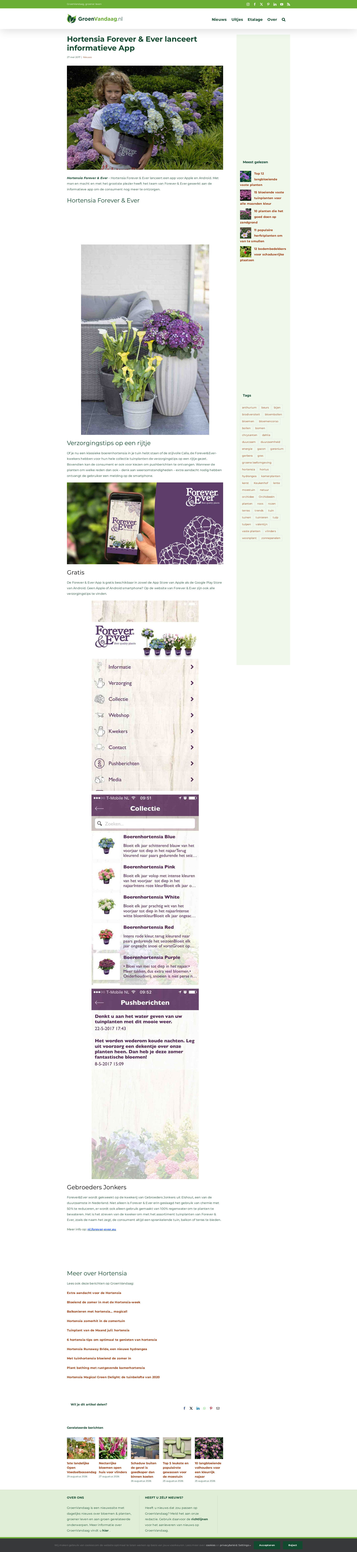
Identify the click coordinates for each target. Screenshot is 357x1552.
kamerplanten (270, 476)
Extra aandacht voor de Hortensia (94, 1293)
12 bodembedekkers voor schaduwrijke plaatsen (263, 254)
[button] (283, 19)
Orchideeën (266, 496)
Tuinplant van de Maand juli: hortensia (98, 1330)
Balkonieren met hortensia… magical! (97, 1311)
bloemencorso (269, 421)
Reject (292, 1545)
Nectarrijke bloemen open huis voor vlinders (113, 1467)
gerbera (247, 455)
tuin (271, 510)
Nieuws (87, 57)
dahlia (266, 435)
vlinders (270, 531)
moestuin (248, 490)
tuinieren (262, 517)
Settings (244, 1545)
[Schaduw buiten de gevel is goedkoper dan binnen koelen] (145, 1439)
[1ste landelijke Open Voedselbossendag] (81, 1439)
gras (260, 455)
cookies (211, 1545)
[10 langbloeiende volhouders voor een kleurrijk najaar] (209, 1439)
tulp (275, 517)
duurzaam (249, 442)
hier (105, 1530)
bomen (260, 428)
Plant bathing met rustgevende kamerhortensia (106, 1368)
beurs (265, 407)
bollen (246, 428)
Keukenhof (261, 483)
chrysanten (249, 435)
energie (247, 448)
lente (276, 483)
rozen (272, 503)
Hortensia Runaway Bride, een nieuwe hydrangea (107, 1349)
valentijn (261, 524)
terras (246, 510)
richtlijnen (199, 1519)
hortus (264, 469)
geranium (276, 448)
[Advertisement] (145, 224)
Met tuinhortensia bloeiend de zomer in (99, 1358)
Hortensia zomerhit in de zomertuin (96, 1321)
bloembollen (273, 414)
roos (260, 503)
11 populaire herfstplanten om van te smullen (261, 235)
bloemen (248, 421)
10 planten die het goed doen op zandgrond (261, 216)
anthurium (249, 407)
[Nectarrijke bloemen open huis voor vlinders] (113, 1439)
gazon (261, 448)
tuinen (246, 517)
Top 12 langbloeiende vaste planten (258, 179)
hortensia (248, 469)
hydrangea (249, 476)
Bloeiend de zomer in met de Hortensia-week (103, 1302)
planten (247, 503)
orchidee (248, 496)
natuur (264, 490)
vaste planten (251, 531)
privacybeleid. (229, 1545)
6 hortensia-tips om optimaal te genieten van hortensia (112, 1340)
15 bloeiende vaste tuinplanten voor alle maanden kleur (262, 198)
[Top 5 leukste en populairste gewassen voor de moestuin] (177, 1439)
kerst (245, 483)
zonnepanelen (270, 538)
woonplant (249, 538)
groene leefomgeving (256, 462)
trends (259, 510)
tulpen (246, 524)
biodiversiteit (251, 414)
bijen (277, 407)
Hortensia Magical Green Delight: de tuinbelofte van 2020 (113, 1377)
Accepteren (267, 1545)
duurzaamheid (270, 442)
